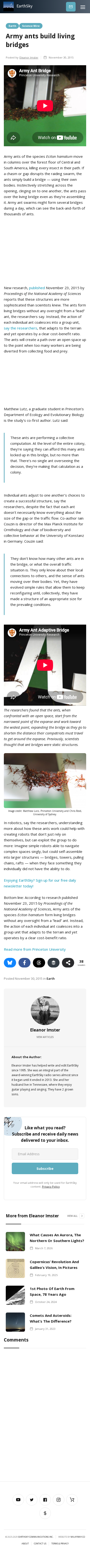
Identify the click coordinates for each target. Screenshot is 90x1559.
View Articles (45, 1037)
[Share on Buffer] (54, 962)
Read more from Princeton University (35, 949)
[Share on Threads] (39, 962)
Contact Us (40, 1543)
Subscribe (71, 6)
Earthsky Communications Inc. (35, 1536)
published (37, 287)
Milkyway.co (78, 1536)
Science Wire (31, 26)
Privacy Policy (51, 1186)
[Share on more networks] (68, 962)
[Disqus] (45, 1416)
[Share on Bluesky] (10, 962)
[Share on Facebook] (24, 962)
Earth (12, 26)
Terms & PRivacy (60, 1543)
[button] (83, 6)
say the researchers (20, 328)
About (25, 1543)
